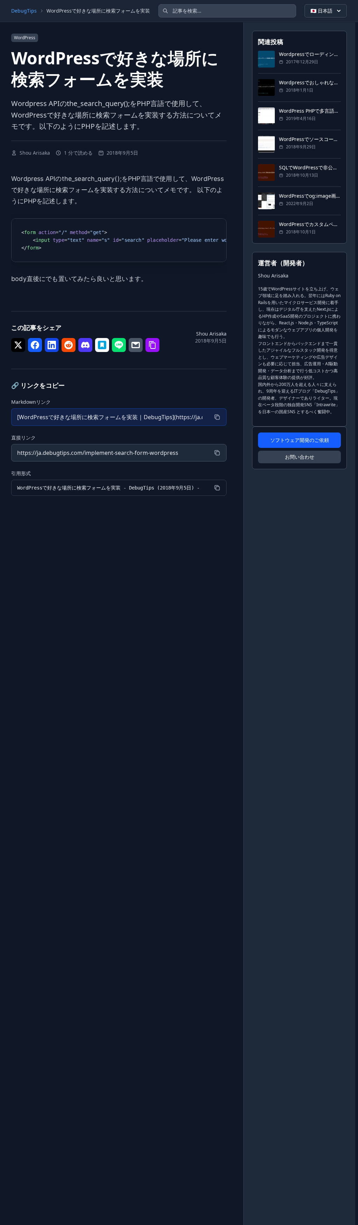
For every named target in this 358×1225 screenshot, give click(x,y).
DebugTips (24, 10)
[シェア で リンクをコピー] (152, 345)
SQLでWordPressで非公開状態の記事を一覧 (310, 167)
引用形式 (21, 473)
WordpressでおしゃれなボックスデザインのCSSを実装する (310, 82)
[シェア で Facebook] (35, 345)
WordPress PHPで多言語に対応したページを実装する (310, 110)
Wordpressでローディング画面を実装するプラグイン (310, 54)
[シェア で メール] (136, 345)
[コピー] (217, 417)
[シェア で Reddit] (69, 345)
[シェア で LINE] (119, 345)
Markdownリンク (31, 402)
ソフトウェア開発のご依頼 (299, 440)
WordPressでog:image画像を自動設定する (310, 195)
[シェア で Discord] (85, 345)
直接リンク (23, 437)
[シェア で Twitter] (18, 345)
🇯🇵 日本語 (321, 10)
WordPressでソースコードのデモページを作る (310, 139)
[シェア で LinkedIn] (52, 345)
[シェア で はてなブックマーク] (102, 345)
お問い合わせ (299, 456)
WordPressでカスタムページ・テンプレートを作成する (310, 224)
